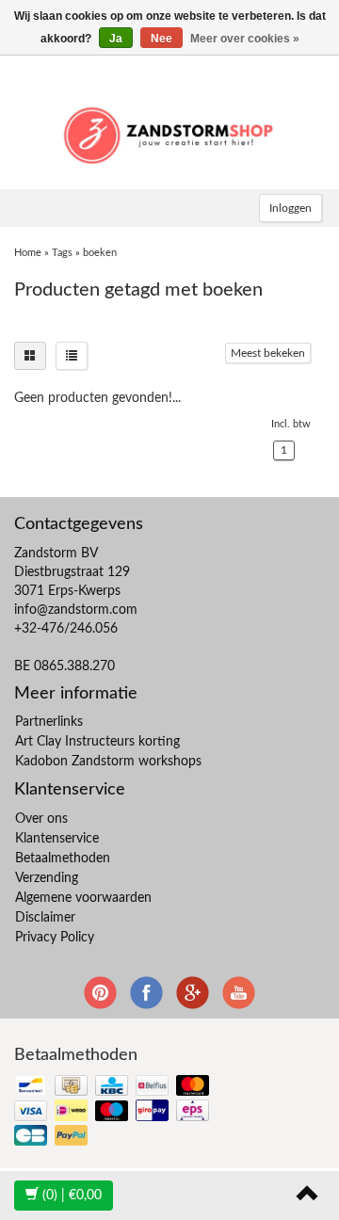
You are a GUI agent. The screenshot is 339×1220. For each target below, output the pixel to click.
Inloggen (290, 208)
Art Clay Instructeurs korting (97, 741)
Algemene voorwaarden (83, 898)
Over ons (41, 819)
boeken (100, 253)
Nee (161, 38)
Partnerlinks (49, 722)
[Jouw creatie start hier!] (169, 132)
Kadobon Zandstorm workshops (108, 761)
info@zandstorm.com (75, 610)
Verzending (46, 878)
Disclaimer (45, 917)
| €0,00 (72, 1195)
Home (27, 253)
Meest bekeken (268, 353)
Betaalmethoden (62, 858)
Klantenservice (57, 838)
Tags (62, 253)
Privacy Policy (54, 937)
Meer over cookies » (244, 38)
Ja (115, 38)
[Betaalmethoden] (113, 1112)
